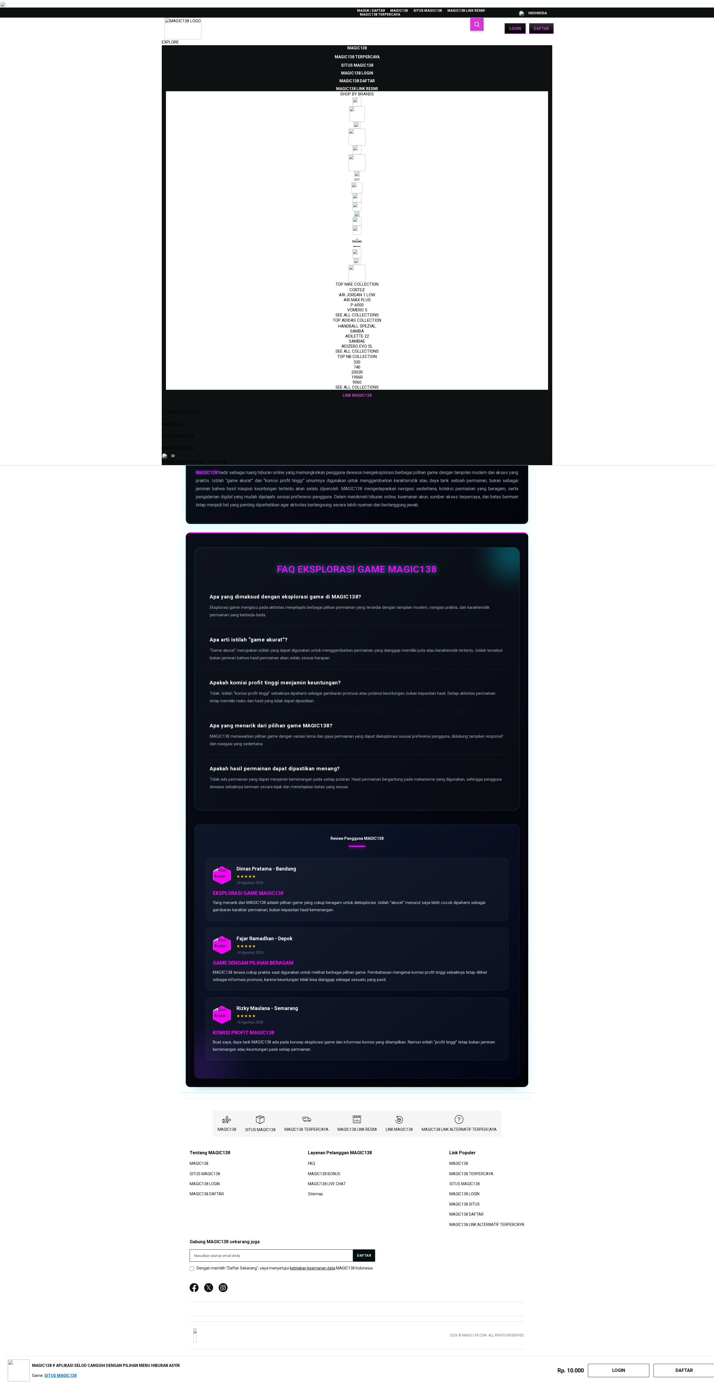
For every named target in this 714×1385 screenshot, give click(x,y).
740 (357, 367)
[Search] (477, 24)
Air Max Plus (357, 299)
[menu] (357, 221)
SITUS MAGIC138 (427, 11)
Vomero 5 (357, 309)
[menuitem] (357, 48)
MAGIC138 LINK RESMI (466, 11)
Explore (170, 42)
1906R (357, 377)
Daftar (541, 28)
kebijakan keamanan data (312, 1268)
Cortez (357, 289)
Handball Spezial (357, 326)
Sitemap (315, 1194)
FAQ (311, 1163)
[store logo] (183, 28)
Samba (357, 331)
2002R (357, 372)
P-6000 (357, 304)
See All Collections (357, 315)
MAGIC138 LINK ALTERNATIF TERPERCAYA (459, 1129)
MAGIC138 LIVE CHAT (327, 1184)
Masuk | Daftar (371, 11)
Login (515, 28)
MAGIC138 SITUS (464, 1204)
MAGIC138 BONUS (324, 1173)
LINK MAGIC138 (399, 1129)
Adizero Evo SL (357, 346)
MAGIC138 (399, 11)
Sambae (357, 341)
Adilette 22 (357, 336)
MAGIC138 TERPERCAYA (380, 14)
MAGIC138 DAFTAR (207, 1194)
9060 (357, 382)
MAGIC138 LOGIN (178, 448)
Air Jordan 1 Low (357, 294)
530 (357, 362)
